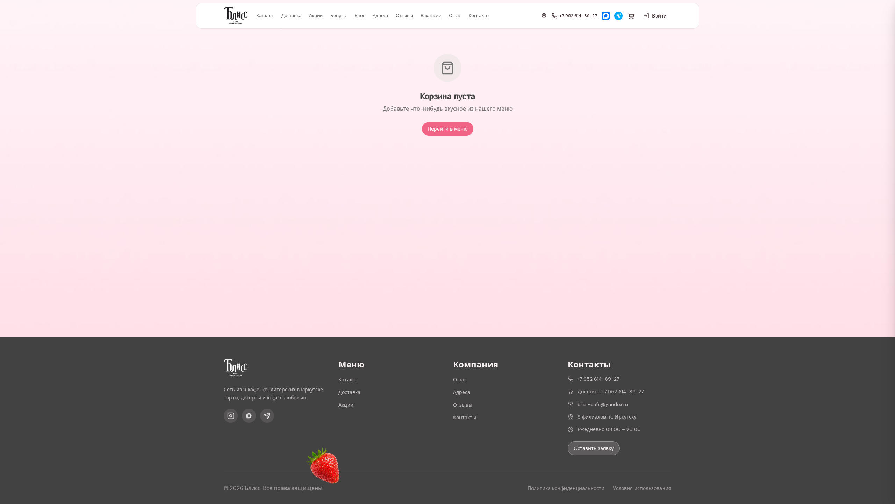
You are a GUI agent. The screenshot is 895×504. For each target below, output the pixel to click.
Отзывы (404, 16)
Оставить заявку (594, 448)
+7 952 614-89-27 (578, 16)
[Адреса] (544, 15)
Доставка (291, 16)
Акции (316, 16)
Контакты (478, 16)
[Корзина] (631, 15)
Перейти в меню (448, 129)
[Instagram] (231, 416)
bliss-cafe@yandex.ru (603, 404)
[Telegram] (618, 15)
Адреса (380, 16)
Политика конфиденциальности (566, 488)
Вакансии (431, 16)
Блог (360, 16)
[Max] (606, 15)
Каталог (265, 16)
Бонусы (338, 16)
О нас (455, 16)
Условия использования (642, 488)
